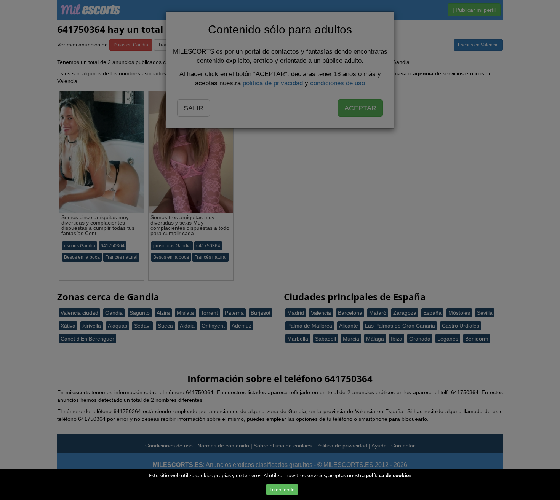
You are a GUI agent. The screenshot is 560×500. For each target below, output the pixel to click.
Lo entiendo (282, 489)
